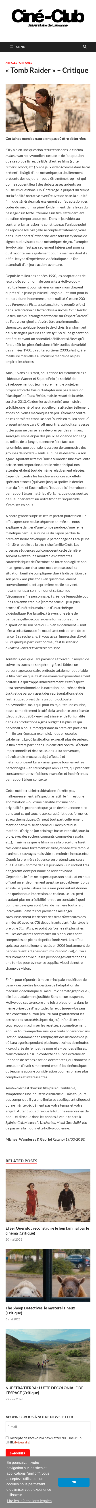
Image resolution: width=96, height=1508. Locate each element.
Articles (11, 62)
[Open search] (84, 47)
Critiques (25, 62)
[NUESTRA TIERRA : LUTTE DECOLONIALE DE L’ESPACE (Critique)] (48, 1356)
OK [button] (74, 1482)
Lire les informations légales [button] (29, 1501)
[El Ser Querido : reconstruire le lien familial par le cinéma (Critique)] (48, 1197)
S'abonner (17, 1453)
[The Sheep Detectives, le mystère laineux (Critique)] (48, 1277)
